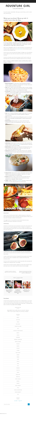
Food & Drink (18, 352)
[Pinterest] (18, 400)
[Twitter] (16, 400)
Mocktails (18, 376)
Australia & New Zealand (18, 330)
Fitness (18, 350)
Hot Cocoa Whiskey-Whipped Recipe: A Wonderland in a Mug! (9, 291)
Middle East (18, 374)
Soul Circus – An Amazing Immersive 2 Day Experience (26, 290)
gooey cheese (18, 144)
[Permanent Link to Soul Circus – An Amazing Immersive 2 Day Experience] (26, 288)
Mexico (18, 372)
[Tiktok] (21, 400)
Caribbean (18, 337)
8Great (18, 317)
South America (18, 385)
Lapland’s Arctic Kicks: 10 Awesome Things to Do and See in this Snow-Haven (10, 272)
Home (18, 359)
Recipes (18, 383)
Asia (18, 328)
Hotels (18, 361)
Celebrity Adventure (18, 339)
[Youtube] (19, 400)
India (18, 363)
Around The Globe (18, 326)
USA (18, 394)
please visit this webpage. (16, 304)
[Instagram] (15, 400)
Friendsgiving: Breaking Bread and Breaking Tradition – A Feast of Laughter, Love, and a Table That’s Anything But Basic (25, 272)
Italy (18, 365)
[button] (18, 1)
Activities (18, 319)
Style (18, 387)
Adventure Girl (18, 7)
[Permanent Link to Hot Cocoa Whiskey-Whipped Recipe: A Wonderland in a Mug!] (9, 288)
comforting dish (19, 180)
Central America (18, 341)
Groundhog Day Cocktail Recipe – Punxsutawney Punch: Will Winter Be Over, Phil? (17, 291)
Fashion (18, 348)
